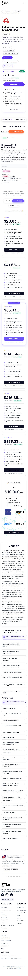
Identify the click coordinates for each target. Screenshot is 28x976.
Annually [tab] (18, 201)
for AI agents (10, 53)
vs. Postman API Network (7, 925)
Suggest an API (21, 913)
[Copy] (14, 178)
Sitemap (19, 923)
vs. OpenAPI (4, 928)
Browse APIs (20, 907)
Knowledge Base (5, 938)
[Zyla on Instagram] (11, 894)
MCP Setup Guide (21, 910)
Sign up (19, 918)
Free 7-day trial (13, 249)
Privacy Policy (4, 943)
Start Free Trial (13, 84)
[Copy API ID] (9, 34)
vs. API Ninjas (4, 920)
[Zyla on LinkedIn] (7, 894)
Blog (2, 948)
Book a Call (13, 532)
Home (3, 11)
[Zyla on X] (2, 894)
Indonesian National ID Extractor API (11, 13)
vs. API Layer (4, 915)
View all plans (13, 109)
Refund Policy (4, 946)
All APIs (8, 11)
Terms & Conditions (6, 940)
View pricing (7, 58)
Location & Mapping (16, 11)
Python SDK (20, 920)
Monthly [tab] (8, 201)
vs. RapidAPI (4, 917)
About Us (3, 935)
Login (18, 915)
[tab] (19, 119)
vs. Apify (3, 922)
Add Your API (4, 907)
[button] (14, 645)
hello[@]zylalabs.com (11, 956)
